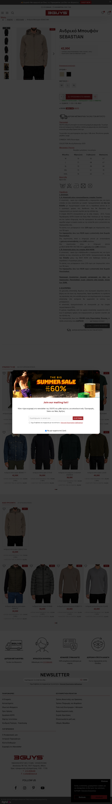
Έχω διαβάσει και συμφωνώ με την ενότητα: (57, 422)
